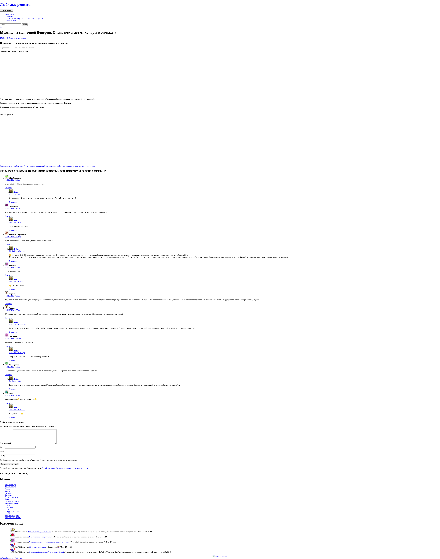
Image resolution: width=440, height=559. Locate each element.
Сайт (2, 456)
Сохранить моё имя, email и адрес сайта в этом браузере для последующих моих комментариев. (40, 460)
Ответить (8, 188)
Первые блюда (10, 485)
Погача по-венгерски (37, 547)
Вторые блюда (10, 487)
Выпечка (8, 495)
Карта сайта (9, 14)
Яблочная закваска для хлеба (40, 537)
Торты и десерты (11, 497)
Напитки (8, 499)
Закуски (8, 493)
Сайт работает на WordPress (11, 558)
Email (3, 451)
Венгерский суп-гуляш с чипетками (22, 166)
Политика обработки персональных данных (26, 18)
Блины (7, 514)
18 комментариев (20, 38)
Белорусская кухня (12, 512)
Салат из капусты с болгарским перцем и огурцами (49, 542)
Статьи (7, 509)
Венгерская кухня (12, 516)
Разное (2, 27)
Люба (11, 38)
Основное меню (6, 10)
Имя (2, 447)
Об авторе (8, 16)
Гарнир (7, 489)
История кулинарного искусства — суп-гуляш (69, 166)
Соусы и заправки (12, 501)
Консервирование (12, 503)
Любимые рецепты (15, 4)
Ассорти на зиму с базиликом (39, 532)
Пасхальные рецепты (13, 518)
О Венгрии (9, 507)
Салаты (7, 491)
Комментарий (6, 443)
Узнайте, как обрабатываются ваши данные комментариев (65, 468)
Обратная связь (10, 21)
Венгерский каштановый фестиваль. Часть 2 (46, 552)
